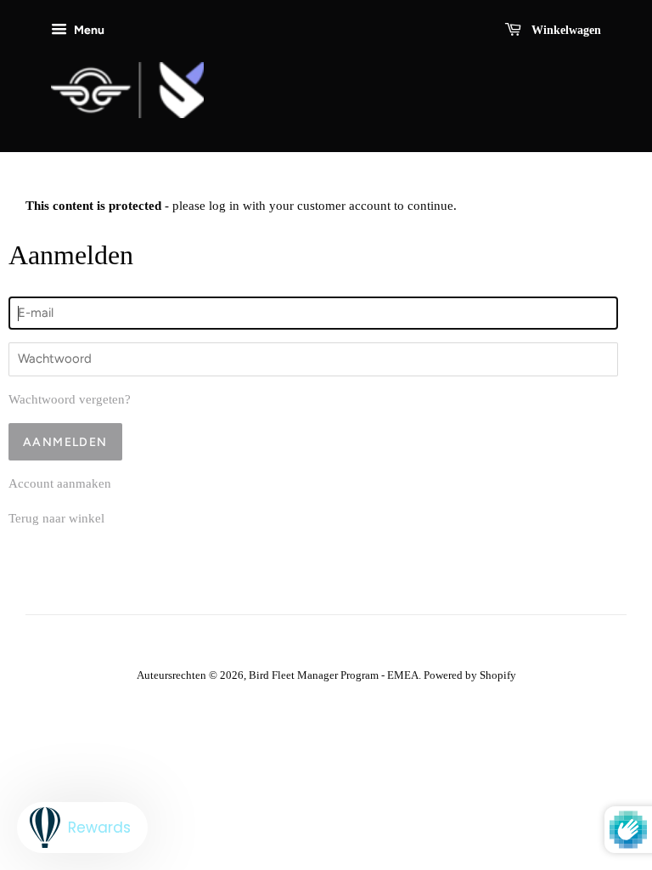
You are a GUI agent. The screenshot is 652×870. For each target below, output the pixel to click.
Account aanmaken (59, 483)
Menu (87, 30)
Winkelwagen (564, 30)
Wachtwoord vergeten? (69, 399)
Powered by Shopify (470, 675)
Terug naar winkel (56, 518)
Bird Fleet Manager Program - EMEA (334, 675)
